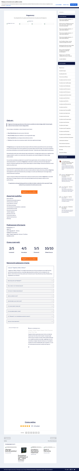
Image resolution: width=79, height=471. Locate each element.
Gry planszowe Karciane (64, 116)
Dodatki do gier (62, 70)
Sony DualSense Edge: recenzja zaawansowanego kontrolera (65, 42)
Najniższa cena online (29, 192)
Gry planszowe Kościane (64, 122)
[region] (39, 3)
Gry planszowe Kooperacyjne (65, 119)
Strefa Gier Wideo (63, 152)
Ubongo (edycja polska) (11, 450)
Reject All (66, 4)
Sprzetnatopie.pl (48, 469)
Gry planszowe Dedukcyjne (64, 85)
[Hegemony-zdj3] (36, 24)
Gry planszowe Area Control (65, 79)
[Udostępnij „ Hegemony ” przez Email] (38, 432)
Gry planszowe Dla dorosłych (65, 95)
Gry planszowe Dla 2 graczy (64, 92)
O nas (25, 469)
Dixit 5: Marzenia (47, 450)
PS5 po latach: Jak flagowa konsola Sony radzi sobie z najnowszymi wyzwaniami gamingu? (66, 24)
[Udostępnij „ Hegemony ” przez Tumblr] (31, 432)
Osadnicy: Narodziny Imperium (35, 451)
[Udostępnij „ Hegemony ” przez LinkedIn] (36, 432)
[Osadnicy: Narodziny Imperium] (36, 447)
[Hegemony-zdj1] (12, 23)
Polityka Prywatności (31, 469)
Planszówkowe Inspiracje (64, 143)
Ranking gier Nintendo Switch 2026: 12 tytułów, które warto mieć (66, 46)
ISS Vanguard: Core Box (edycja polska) (68, 175)
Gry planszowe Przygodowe (65, 128)
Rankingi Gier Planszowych (64, 146)
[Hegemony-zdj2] (24, 24)
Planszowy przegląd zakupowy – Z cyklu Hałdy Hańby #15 (66, 29)
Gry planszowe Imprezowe (64, 113)
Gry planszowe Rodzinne (64, 131)
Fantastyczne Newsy (63, 76)
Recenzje (61, 149)
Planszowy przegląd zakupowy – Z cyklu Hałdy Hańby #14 (66, 33)
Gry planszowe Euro (63, 107)
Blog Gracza (61, 67)
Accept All (74, 4)
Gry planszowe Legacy (63, 125)
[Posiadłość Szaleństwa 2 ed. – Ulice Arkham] (24, 450)
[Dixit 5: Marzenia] (49, 447)
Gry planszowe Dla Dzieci (64, 98)
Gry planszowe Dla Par (63, 101)
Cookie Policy (8, 5)
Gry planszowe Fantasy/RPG (65, 110)
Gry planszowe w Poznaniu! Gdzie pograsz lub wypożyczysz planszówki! (67, 162)
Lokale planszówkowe (63, 140)
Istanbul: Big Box (62, 59)
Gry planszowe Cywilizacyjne (65, 82)
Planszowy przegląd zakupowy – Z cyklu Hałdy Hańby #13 (66, 38)
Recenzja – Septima (68, 186)
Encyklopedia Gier (18, 17)
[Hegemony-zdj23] (49, 24)
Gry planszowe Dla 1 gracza (64, 88)
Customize (58, 4)
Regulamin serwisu (40, 469)
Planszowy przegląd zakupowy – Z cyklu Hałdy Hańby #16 (66, 20)
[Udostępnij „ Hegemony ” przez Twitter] (28, 432)
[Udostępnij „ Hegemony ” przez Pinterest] (33, 432)
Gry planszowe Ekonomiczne (28, 17)
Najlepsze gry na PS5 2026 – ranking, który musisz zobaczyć (65, 55)
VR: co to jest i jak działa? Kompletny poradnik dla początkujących (64, 50)
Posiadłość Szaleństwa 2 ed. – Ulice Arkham (23, 458)
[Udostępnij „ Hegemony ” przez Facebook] (26, 432)
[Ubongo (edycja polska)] (11, 447)
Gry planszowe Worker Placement (66, 137)
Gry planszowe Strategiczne (41, 17)
